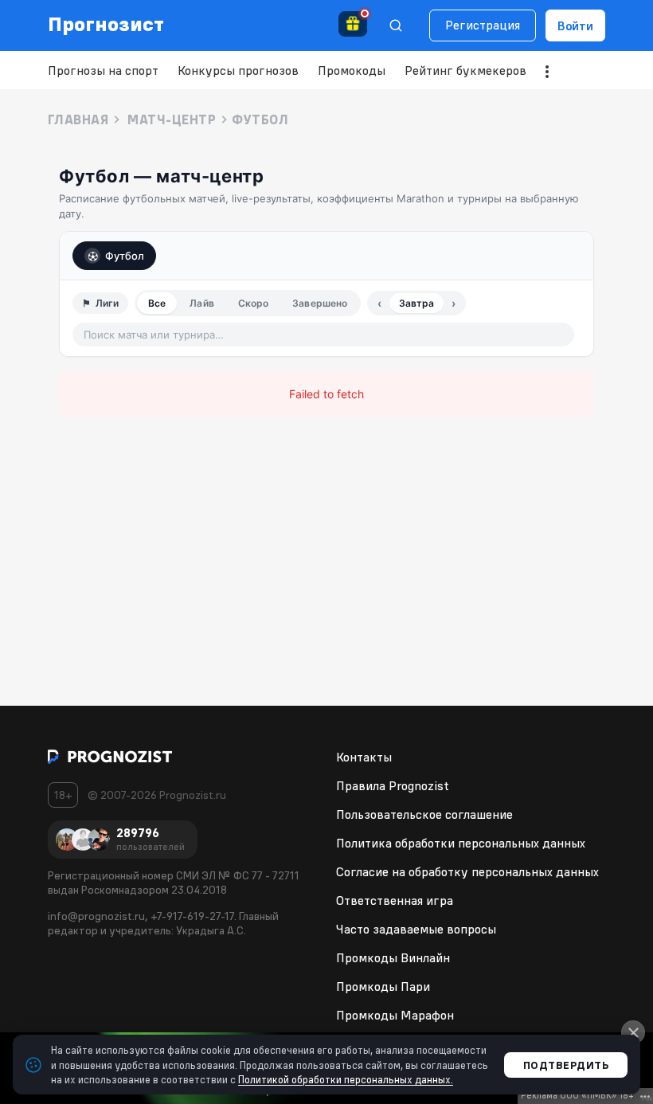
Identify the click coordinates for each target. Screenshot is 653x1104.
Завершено (319, 303)
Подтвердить (566, 1065)
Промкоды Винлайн (393, 957)
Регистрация (482, 25)
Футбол (124, 255)
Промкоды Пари (383, 986)
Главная (78, 119)
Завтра (416, 303)
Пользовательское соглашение (424, 814)
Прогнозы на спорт (103, 70)
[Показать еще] (547, 72)
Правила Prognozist (392, 785)
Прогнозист (106, 24)
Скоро (253, 303)
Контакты (364, 757)
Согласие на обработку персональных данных (467, 871)
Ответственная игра (394, 900)
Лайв (201, 303)
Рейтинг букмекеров (465, 70)
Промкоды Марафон (395, 1015)
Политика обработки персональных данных (460, 843)
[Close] (633, 1032)
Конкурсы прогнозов (238, 70)
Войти (575, 25)
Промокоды (351, 70)
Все (157, 303)
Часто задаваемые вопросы (416, 929)
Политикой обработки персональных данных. (345, 1079)
